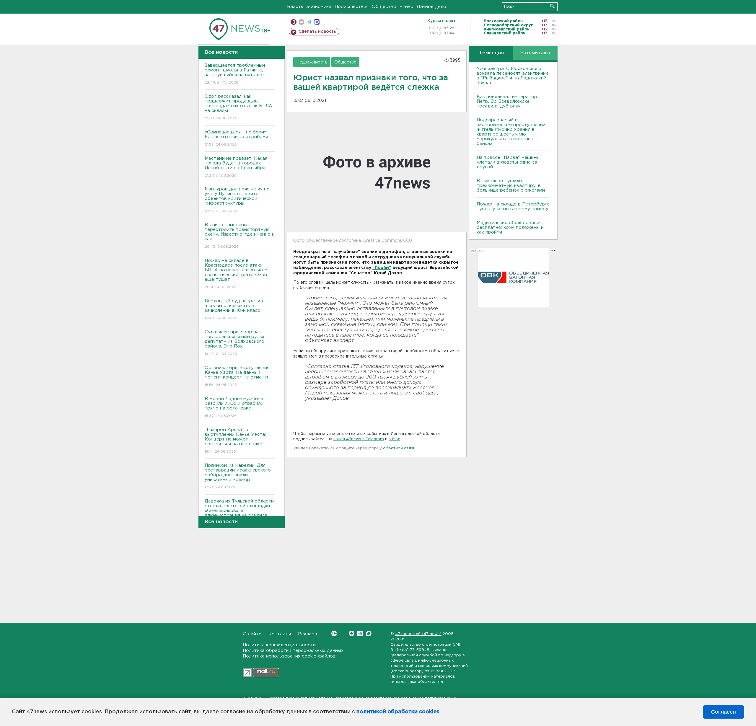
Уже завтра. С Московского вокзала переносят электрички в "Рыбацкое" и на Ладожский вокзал (512, 76)
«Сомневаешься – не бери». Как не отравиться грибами (236, 138)
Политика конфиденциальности (279, 645)
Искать (552, 6)
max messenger (317, 22)
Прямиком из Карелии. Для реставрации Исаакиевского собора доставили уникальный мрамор (238, 476)
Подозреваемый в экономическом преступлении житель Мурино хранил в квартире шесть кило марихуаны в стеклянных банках (511, 132)
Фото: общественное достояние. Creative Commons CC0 (352, 240)
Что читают (535, 53)
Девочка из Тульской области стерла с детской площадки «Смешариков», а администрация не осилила (239, 512)
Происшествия (352, 7)
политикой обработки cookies (397, 711)
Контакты (279, 634)
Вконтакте (351, 633)
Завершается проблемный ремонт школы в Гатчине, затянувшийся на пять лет (235, 73)
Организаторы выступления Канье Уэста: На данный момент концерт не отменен (237, 376)
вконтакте (301, 22)
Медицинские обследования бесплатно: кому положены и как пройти (510, 227)
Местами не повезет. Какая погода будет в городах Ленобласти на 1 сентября (236, 166)
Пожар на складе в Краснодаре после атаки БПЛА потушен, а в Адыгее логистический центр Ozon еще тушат (236, 274)
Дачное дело (431, 7)
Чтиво (406, 7)
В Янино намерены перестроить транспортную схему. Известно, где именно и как (240, 235)
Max (369, 633)
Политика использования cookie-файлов (289, 656)
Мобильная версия (293, 22)
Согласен (723, 712)
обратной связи (399, 448)
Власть (295, 7)
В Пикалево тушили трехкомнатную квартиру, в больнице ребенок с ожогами (511, 185)
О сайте (252, 634)
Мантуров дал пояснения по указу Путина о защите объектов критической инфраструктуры (237, 200)
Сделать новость (317, 31)
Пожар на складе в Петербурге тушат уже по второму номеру (513, 206)
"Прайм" (381, 268)
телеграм (309, 22)
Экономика (319, 7)
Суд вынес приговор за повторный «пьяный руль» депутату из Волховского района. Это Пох (234, 342)
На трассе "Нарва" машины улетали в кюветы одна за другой (508, 162)
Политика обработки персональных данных (293, 650)
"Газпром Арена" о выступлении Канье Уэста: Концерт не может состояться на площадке (235, 440)
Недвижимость (311, 62)
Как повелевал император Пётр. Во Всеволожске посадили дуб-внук (507, 101)
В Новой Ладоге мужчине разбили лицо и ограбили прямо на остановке (234, 407)
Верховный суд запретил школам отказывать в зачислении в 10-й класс (234, 309)
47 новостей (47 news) (418, 634)
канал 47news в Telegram (358, 439)
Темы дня (491, 53)
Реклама (307, 634)
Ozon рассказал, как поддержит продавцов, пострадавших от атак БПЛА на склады (238, 107)
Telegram (360, 633)
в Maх (394, 439)
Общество (384, 7)
